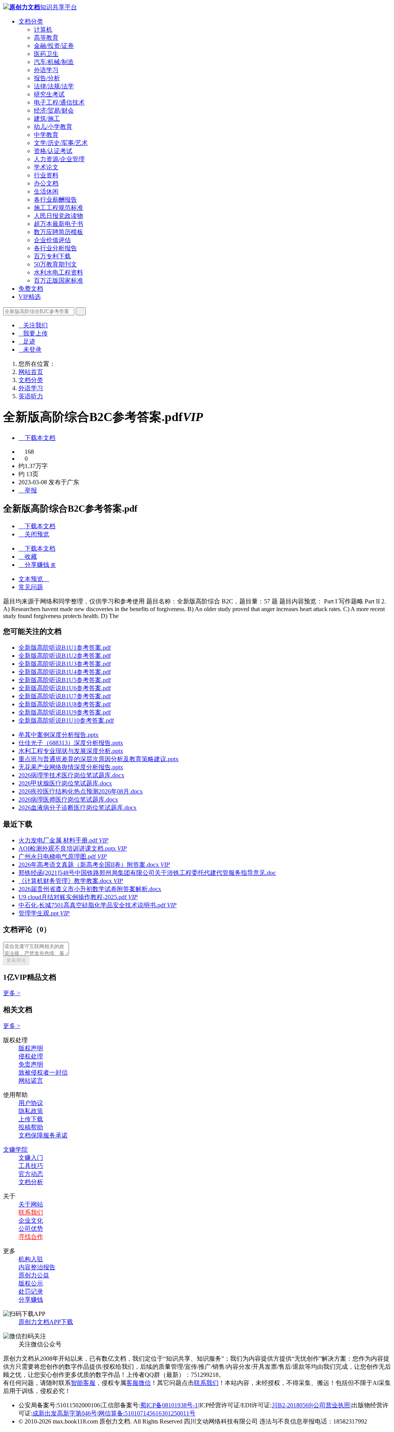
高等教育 (46, 37)
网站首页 (30, 372)
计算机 (43, 29)
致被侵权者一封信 (43, 1072)
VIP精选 (29, 296)
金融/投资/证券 (54, 45)
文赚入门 (30, 1157)
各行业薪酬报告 (55, 199)
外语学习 (46, 70)
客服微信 (138, 1383)
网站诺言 (30, 1080)
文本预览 (33, 579)
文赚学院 (15, 1149)
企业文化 (30, 1220)
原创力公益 (33, 1275)
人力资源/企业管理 (59, 159)
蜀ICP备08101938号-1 (169, 1405)
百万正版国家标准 (58, 280)
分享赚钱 (30, 1299)
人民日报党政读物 (58, 215)
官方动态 (30, 1174)
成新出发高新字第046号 (64, 1413)
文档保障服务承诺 (43, 1135)
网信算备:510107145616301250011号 (146, 1413)
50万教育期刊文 (55, 264)
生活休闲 (46, 191)
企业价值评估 (52, 240)
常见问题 (30, 587)
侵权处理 (30, 1056)
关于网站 (30, 1204)
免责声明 (30, 1064)
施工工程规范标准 (58, 207)
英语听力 (30, 396)
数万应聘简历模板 (58, 232)
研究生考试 (49, 94)
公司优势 (30, 1228)
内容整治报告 (36, 1267)
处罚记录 (30, 1291)
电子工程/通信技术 (59, 102)
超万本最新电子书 (58, 224)
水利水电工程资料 (58, 272)
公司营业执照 (331, 1405)
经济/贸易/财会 (54, 110)
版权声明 (30, 1048)
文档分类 (30, 21)
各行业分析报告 (55, 248)
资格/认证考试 (53, 151)
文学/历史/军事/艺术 (61, 143)
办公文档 (46, 183)
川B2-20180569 (292, 1405)
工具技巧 (30, 1165)
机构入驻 (30, 1259)
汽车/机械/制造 (54, 62)
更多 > (11, 993)
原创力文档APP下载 (45, 1322)
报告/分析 (47, 78)
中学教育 (46, 134)
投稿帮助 (30, 1127)
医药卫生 (46, 54)
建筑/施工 (47, 118)
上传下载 (30, 1119)
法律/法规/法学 (54, 86)
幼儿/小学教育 (53, 126)
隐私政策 (30, 1111)
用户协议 (30, 1103)
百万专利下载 (52, 256)
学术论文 (46, 167)
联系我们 (30, 1212)
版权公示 (30, 1283)
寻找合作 (30, 1236)
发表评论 (16, 960)
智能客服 (83, 1383)
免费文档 (30, 288)
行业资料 (46, 175)
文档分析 (30, 1182)
